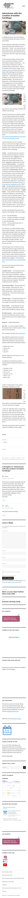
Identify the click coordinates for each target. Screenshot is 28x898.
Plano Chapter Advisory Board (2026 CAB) (13, 878)
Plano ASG (4, 895)
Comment (5, 531)
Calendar (4, 884)
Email (4, 557)
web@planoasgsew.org (12, 711)
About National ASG (7, 872)
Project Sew (21, 459)
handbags (12, 459)
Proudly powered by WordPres (14, 895)
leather (16, 459)
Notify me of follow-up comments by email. (11, 571)
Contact (4, 891)
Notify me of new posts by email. (9, 575)
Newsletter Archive (16, 718)
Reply (4, 500)
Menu (23, 6)
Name (4, 550)
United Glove (21, 333)
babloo (6, 476)
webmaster (6, 457)
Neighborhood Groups (8, 881)
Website (4, 563)
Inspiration (18, 457)
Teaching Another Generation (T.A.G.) (11, 888)
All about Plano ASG (7, 875)
